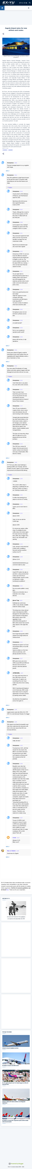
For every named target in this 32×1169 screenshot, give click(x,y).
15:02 (21, 585)
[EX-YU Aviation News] (8, 3)
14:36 (21, 763)
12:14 (18, 837)
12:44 (21, 544)
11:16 (21, 504)
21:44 (21, 443)
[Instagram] (24, 3)
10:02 (21, 380)
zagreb (10, 150)
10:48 (16, 462)
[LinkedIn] (26, 3)
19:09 (21, 320)
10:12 (21, 389)
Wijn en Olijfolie (11, 850)
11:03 (21, 251)
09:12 (16, 175)
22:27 (22, 673)
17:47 (21, 405)
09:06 (16, 162)
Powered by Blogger (17, 1164)
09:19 (16, 366)
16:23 (21, 600)
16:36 (21, 631)
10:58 (21, 222)
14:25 (21, 745)
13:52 (21, 569)
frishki (14, 837)
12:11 (21, 271)
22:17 (21, 658)
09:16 (16, 350)
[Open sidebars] (28, 8)
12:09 (17, 850)
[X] (22, 3)
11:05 (16, 709)
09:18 (21, 191)
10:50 (21, 478)
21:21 (21, 642)
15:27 (21, 817)
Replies (10, 187)
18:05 (21, 309)
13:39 (21, 289)
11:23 (21, 513)
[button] (3, 34)
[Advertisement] (16, 17)
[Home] (2, 8)
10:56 (21, 495)
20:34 (21, 327)
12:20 (21, 738)
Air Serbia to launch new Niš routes (10, 1065)
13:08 (21, 556)
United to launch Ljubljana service (10, 1048)
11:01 (21, 233)
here (7, 889)
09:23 (21, 209)
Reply (7, 170)
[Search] (29, 3)
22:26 (21, 336)
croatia (5, 150)
